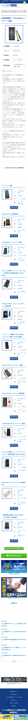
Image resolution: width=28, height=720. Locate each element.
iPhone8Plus (16, 46)
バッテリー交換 (7, 186)
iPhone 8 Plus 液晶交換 (10, 214)
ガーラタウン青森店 (21, 353)
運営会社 (14, 705)
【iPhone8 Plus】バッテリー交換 (13, 423)
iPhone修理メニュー (14, 691)
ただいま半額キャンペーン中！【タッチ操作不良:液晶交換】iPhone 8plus (14, 273)
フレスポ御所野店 (21, 292)
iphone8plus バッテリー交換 (12, 242)
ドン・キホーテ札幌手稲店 (21, 202)
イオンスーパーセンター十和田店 (21, 411)
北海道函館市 (16, 50)
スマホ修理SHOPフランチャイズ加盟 (14, 697)
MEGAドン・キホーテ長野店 (21, 259)
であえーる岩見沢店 (21, 231)
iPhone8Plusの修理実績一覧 (15, 548)
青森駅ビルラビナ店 (21, 536)
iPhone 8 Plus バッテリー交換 (12, 365)
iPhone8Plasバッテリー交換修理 (13, 393)
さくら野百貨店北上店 (21, 323)
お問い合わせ (14, 694)
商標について (14, 700)
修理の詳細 (14, 207)
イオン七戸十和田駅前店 (21, 440)
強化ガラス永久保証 (14, 703)
